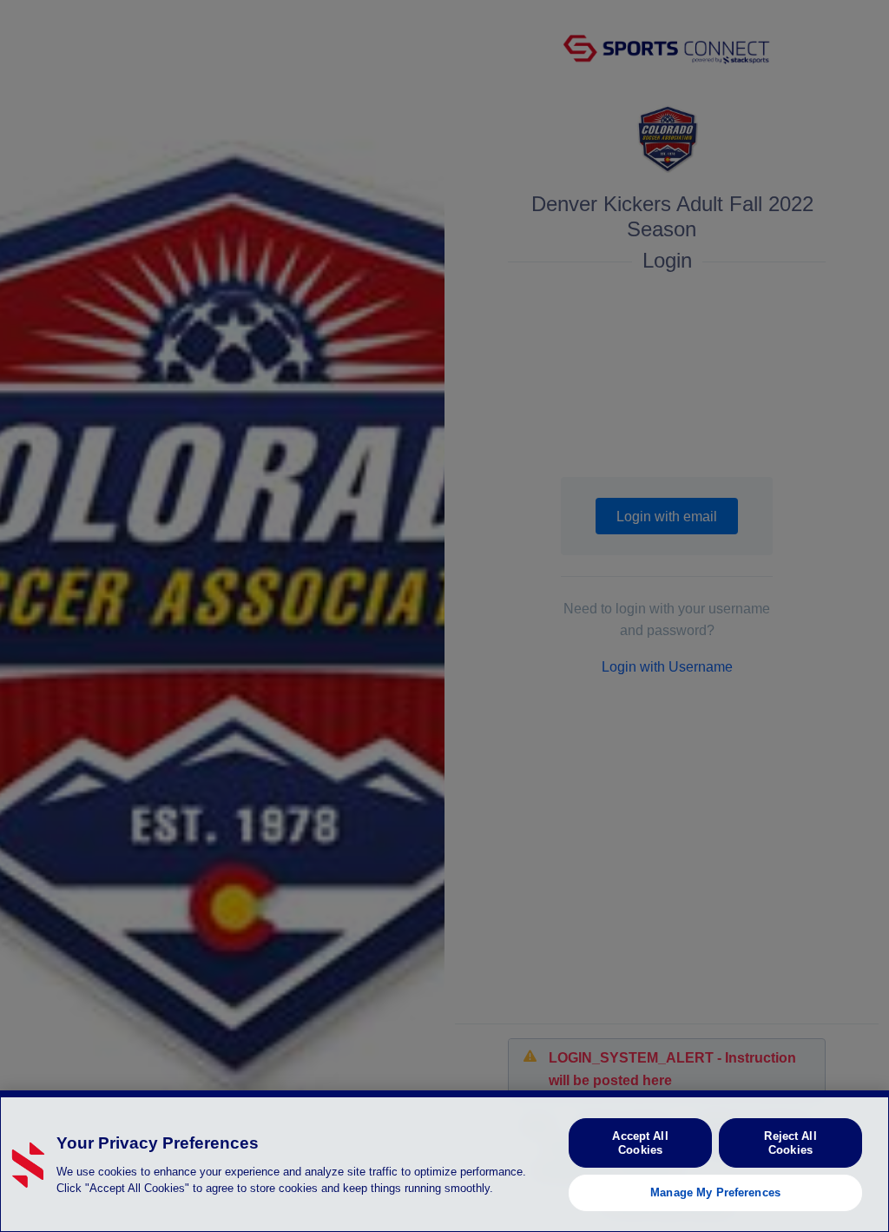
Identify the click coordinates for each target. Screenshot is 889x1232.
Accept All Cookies (640, 1142)
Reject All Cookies (790, 1142)
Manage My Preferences (715, 1192)
